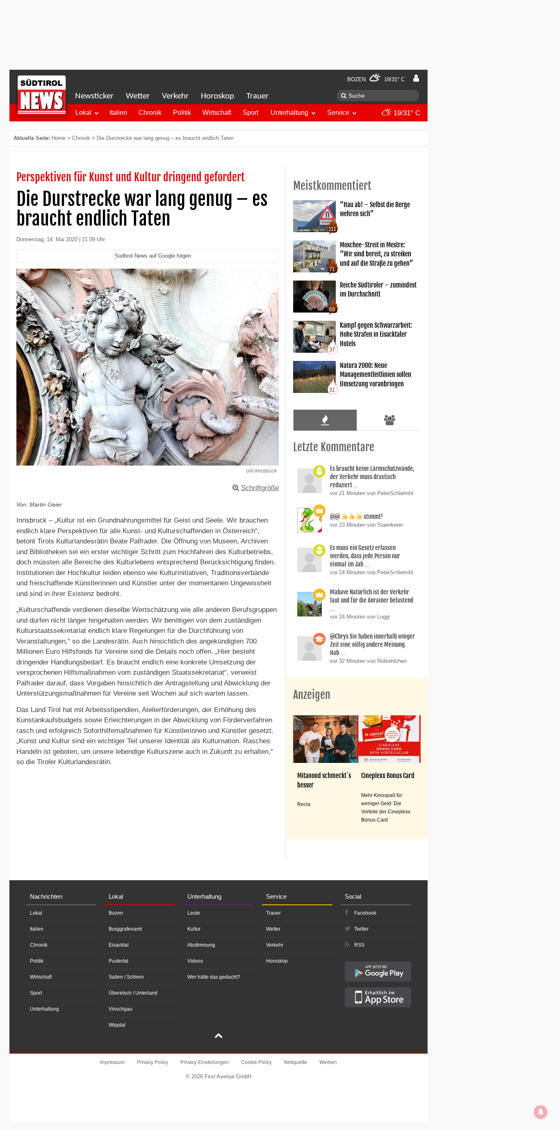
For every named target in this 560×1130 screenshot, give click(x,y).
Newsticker (94, 96)
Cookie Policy (256, 1061)
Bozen (116, 913)
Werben (328, 1061)
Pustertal (118, 961)
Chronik (150, 112)
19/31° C (406, 113)
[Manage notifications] (540, 1112)
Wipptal (117, 1025)
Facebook (365, 913)
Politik (182, 112)
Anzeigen (311, 694)
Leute (193, 913)
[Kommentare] (325, 420)
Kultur (193, 929)
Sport (250, 112)
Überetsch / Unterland (133, 993)
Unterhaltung (289, 112)
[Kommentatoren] (390, 420)
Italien (118, 112)
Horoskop (217, 96)
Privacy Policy (152, 1061)
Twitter (361, 929)
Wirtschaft (217, 112)
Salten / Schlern (126, 977)
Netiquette (295, 1061)
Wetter (138, 96)
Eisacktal (119, 945)
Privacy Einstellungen (204, 1061)
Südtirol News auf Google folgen (153, 256)
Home (59, 138)
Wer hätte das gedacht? (213, 977)
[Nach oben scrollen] (218, 1036)
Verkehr (175, 96)
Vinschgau (120, 1009)
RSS (359, 945)
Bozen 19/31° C (376, 79)
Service (338, 112)
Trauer (257, 96)
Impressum (112, 1061)
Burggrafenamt (125, 929)
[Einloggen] (416, 78)
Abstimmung (201, 945)
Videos (195, 961)
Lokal (83, 112)
